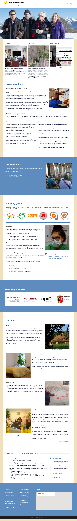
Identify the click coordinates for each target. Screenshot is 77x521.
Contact (64, 3)
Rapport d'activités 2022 (57, 473)
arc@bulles (49, 3)
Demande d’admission (57, 3)
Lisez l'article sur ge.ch (53, 254)
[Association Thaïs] (15, 3)
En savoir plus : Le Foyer (64, 370)
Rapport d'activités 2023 (57, 466)
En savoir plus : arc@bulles (64, 441)
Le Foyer (44, 3)
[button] (59, 67)
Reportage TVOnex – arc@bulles (61, 55)
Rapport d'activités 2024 (57, 458)
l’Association (38, 3)
